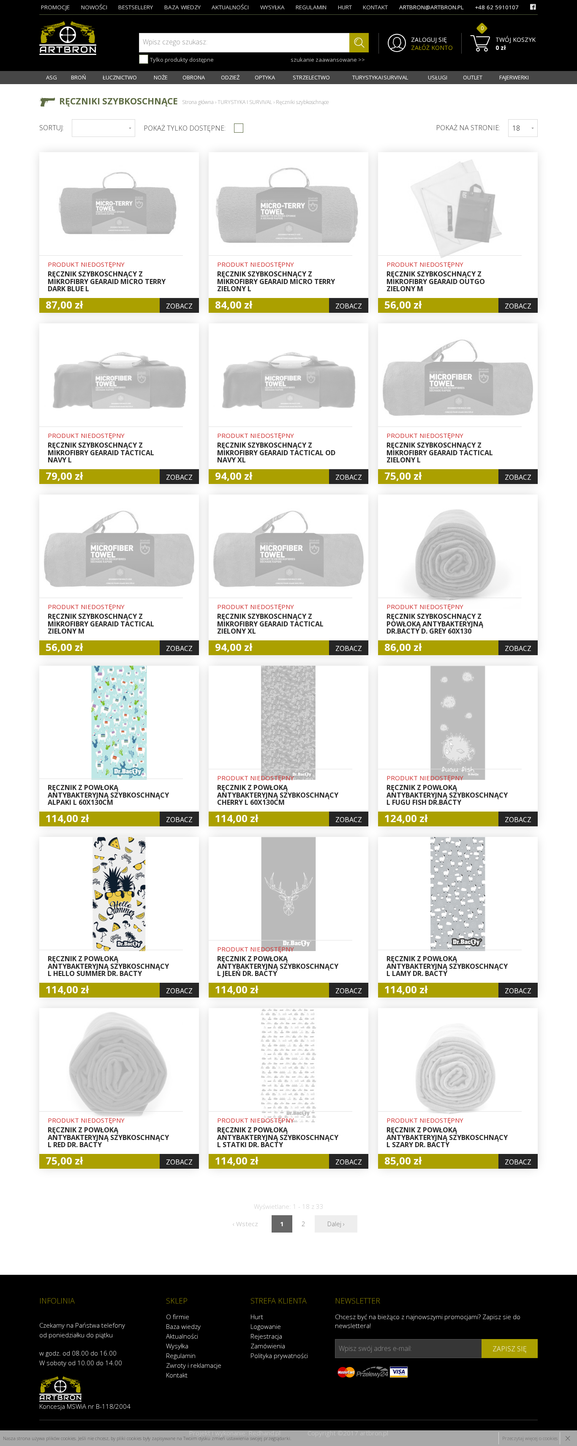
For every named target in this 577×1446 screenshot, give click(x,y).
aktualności (230, 7)
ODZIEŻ (230, 77)
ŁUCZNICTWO (120, 77)
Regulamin (181, 1355)
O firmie (177, 1316)
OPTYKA (265, 77)
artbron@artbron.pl (431, 7)
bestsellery (135, 7)
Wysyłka (177, 1346)
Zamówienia (267, 1346)
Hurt (256, 1316)
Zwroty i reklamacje (193, 1365)
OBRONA (193, 77)
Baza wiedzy (183, 1326)
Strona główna (198, 102)
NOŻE (161, 77)
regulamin (311, 7)
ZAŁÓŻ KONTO (432, 48)
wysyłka (272, 7)
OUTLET (472, 77)
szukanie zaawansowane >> (328, 59)
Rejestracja (266, 1336)
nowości (94, 7)
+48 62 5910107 (497, 7)
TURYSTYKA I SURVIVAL (380, 77)
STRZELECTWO (311, 77)
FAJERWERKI (514, 77)
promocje (55, 7)
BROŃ (78, 77)
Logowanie (265, 1326)
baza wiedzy (182, 7)
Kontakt (177, 1375)
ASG (51, 77)
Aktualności (182, 1336)
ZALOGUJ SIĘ (429, 40)
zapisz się (510, 1348)
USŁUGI (437, 77)
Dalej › (336, 1223)
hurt (345, 7)
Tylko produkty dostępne (181, 59)
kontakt (375, 7)
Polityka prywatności (279, 1355)
